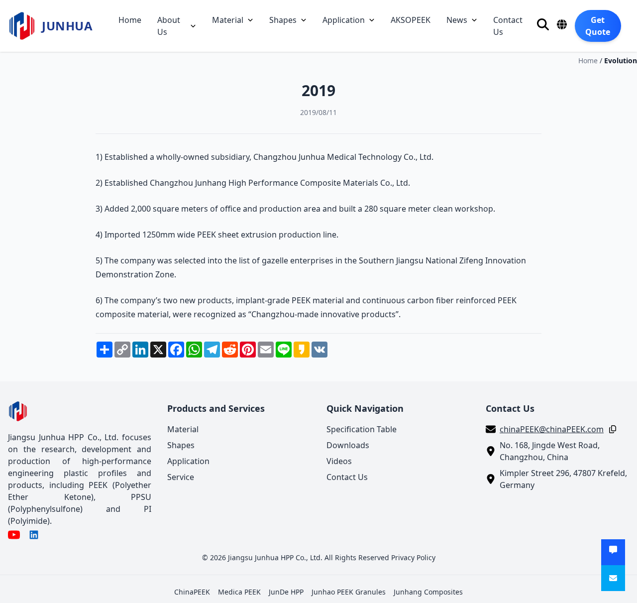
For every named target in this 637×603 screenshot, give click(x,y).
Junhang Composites (428, 592)
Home (129, 19)
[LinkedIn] (34, 535)
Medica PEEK (239, 592)
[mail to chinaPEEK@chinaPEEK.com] (613, 578)
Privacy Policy (413, 557)
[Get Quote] (613, 552)
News (456, 19)
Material (227, 19)
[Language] (562, 24)
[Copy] (611, 429)
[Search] (543, 24)
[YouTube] (14, 535)
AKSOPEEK (410, 19)
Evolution (620, 60)
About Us (168, 25)
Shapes (283, 19)
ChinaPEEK (192, 592)
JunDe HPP (286, 592)
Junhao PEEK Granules (349, 592)
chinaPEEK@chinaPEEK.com (552, 429)
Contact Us (508, 25)
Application (343, 19)
